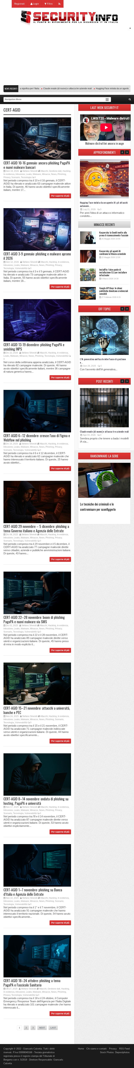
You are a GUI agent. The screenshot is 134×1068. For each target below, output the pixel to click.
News (54, 174)
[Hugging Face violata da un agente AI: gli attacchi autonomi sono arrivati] (104, 197)
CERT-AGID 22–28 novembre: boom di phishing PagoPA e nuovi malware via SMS (34, 619)
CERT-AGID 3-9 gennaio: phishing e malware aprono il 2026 (37, 256)
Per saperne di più (60, 196)
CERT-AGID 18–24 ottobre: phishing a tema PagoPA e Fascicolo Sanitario (31, 983)
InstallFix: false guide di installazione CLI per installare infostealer (113, 272)
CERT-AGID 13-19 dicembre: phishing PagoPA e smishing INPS (33, 347)
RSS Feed (124, 1048)
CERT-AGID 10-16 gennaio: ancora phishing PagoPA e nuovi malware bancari (36, 165)
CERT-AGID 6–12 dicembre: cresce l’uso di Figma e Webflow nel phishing (36, 438)
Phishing (62, 174)
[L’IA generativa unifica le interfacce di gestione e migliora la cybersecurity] (104, 354)
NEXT (42, 1028)
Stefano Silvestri (30, 171)
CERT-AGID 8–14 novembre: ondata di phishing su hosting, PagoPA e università (35, 801)
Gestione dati (55, 171)
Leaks (29, 174)
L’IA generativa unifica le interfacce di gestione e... (103, 360)
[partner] (67, 81)
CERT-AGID (11, 110)
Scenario (15, 177)
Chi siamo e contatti (96, 1048)
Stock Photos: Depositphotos (115, 1052)
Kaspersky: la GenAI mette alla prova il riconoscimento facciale (113, 234)
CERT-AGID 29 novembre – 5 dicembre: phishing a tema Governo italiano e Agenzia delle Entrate (36, 528)
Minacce (46, 174)
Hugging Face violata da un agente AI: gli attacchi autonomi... (104, 204)
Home (81, 1048)
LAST (53, 1028)
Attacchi (44, 171)
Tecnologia (26, 177)
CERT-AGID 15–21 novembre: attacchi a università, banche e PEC (36, 710)
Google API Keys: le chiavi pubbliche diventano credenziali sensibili (113, 290)
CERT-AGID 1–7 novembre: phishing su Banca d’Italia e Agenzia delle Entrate (32, 892)
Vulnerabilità (21, 268)
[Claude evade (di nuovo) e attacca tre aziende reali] (104, 426)
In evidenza (8, 174)
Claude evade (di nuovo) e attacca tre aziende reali (56, 88)
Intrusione (20, 174)
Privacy (6, 177)
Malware (37, 174)
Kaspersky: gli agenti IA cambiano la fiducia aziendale (112, 252)
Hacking (66, 171)
